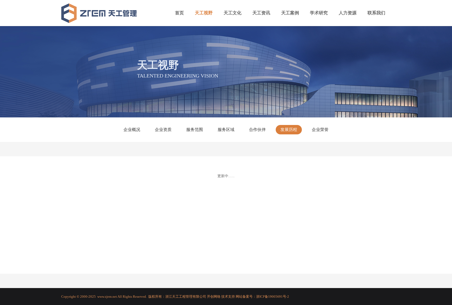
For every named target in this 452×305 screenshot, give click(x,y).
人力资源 (348, 12)
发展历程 (288, 129)
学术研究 (319, 12)
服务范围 (194, 129)
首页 (179, 12)
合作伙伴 (257, 129)
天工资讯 (261, 12)
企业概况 (131, 129)
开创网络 (214, 296)
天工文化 (232, 12)
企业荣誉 (320, 129)
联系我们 (376, 12)
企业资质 (163, 129)
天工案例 (290, 12)
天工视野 (204, 12)
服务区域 (226, 129)
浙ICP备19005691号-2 (272, 296)
